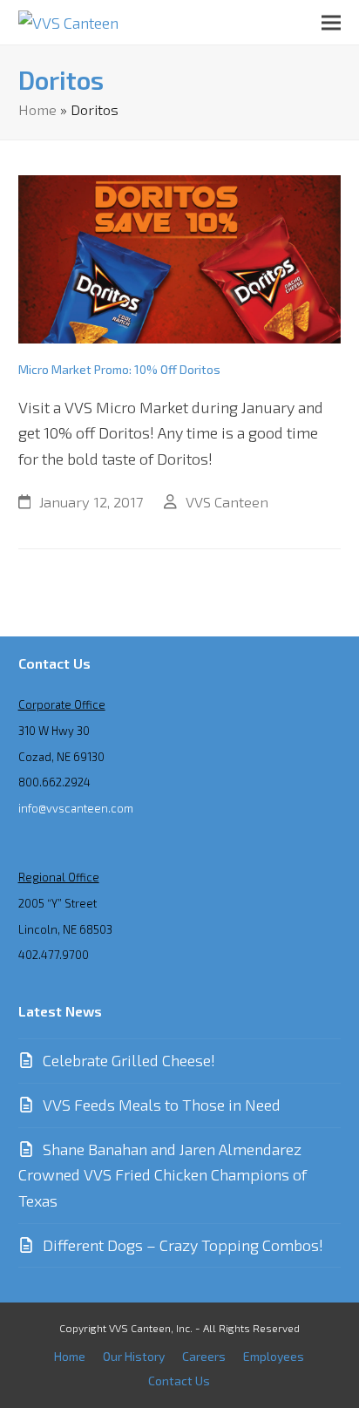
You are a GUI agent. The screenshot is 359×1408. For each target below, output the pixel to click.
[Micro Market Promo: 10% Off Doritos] (180, 257)
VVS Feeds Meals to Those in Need (162, 1104)
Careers (204, 1356)
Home (37, 109)
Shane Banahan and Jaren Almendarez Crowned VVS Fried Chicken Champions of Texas (162, 1174)
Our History (134, 1356)
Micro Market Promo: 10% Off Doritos (119, 369)
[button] (331, 22)
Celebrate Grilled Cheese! (129, 1060)
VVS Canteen (227, 501)
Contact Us (179, 1380)
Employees (273, 1356)
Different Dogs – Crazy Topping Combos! (183, 1245)
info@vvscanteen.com (75, 808)
